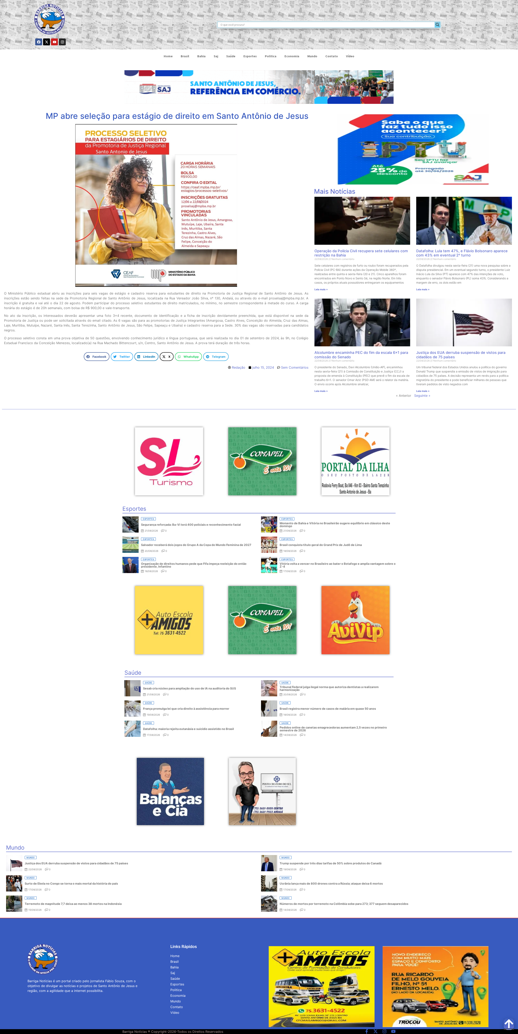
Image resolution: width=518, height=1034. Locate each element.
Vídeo (350, 56)
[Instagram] (62, 41)
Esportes (250, 56)
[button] (96, 356)
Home (168, 56)
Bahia (201, 56)
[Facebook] (38, 41)
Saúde (230, 56)
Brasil (185, 56)
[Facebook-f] (366, 1031)
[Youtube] (54, 41)
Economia (291, 56)
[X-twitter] (46, 41)
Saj (216, 56)
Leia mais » (321, 289)
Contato (331, 56)
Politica (270, 56)
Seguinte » (422, 396)
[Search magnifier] (437, 25)
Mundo (312, 56)
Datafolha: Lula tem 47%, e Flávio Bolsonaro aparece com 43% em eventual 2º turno (462, 253)
